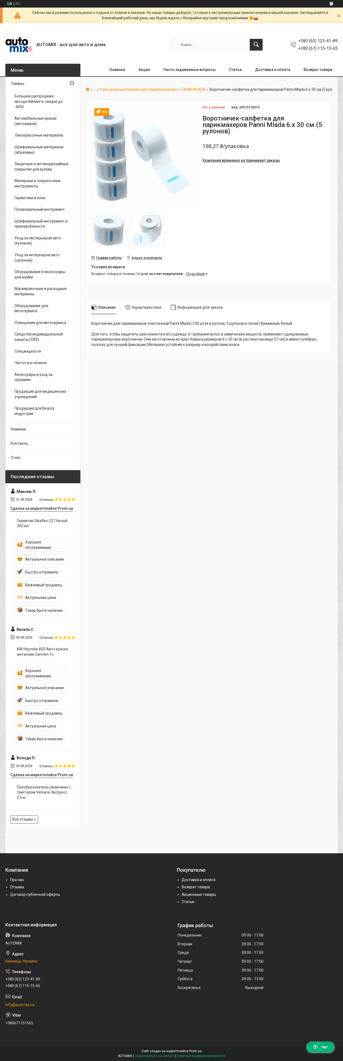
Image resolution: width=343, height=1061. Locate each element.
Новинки (117, 69)
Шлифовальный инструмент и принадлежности (41, 224)
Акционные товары (199, 894)
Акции (144, 69)
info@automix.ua (20, 1005)
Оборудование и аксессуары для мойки (39, 274)
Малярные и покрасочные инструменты (37, 183)
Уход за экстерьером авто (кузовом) (37, 241)
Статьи (235, 69)
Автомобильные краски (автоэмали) (35, 121)
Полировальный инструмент (39, 209)
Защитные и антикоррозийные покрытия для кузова (41, 166)
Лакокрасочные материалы (38, 135)
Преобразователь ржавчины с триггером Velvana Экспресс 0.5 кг (43, 792)
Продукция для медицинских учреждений (40, 394)
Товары (17, 83)
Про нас (17, 880)
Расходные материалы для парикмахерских (139, 90)
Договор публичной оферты (35, 894)
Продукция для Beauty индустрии (34, 411)
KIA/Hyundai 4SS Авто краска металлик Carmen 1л (42, 651)
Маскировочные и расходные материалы (40, 291)
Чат (324, 1047)
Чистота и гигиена (30, 363)
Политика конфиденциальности (201, 1056)
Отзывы (17, 887)
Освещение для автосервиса (40, 322)
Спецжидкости (27, 351)
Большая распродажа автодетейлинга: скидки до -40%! (38, 101)
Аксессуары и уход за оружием (33, 377)
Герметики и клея (29, 198)
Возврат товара (318, 69)
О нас (15, 457)
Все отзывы (22, 819)
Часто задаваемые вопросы (189, 69)
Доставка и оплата (272, 69)
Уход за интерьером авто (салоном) (36, 257)
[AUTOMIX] (18, 44)
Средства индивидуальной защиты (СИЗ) (38, 337)
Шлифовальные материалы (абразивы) (39, 149)
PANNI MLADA (193, 90)
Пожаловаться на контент (154, 1056)
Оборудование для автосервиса (31, 308)
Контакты (19, 443)
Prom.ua (195, 1051)
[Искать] (256, 45)
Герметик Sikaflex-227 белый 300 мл (42, 523)
